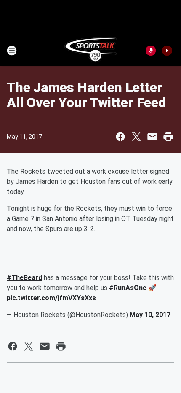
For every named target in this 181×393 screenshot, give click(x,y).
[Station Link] (90, 50)
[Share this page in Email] (152, 137)
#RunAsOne (127, 288)
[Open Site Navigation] (12, 51)
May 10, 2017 (150, 315)
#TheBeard (24, 278)
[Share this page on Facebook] (120, 137)
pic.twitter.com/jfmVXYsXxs (51, 298)
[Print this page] (168, 137)
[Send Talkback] (151, 51)
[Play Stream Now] (167, 51)
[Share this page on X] (136, 137)
